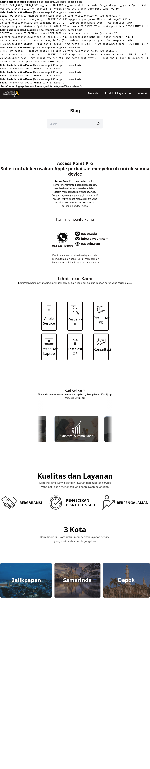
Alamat (142, 93)
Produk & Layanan (116, 93)
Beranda (93, 93)
